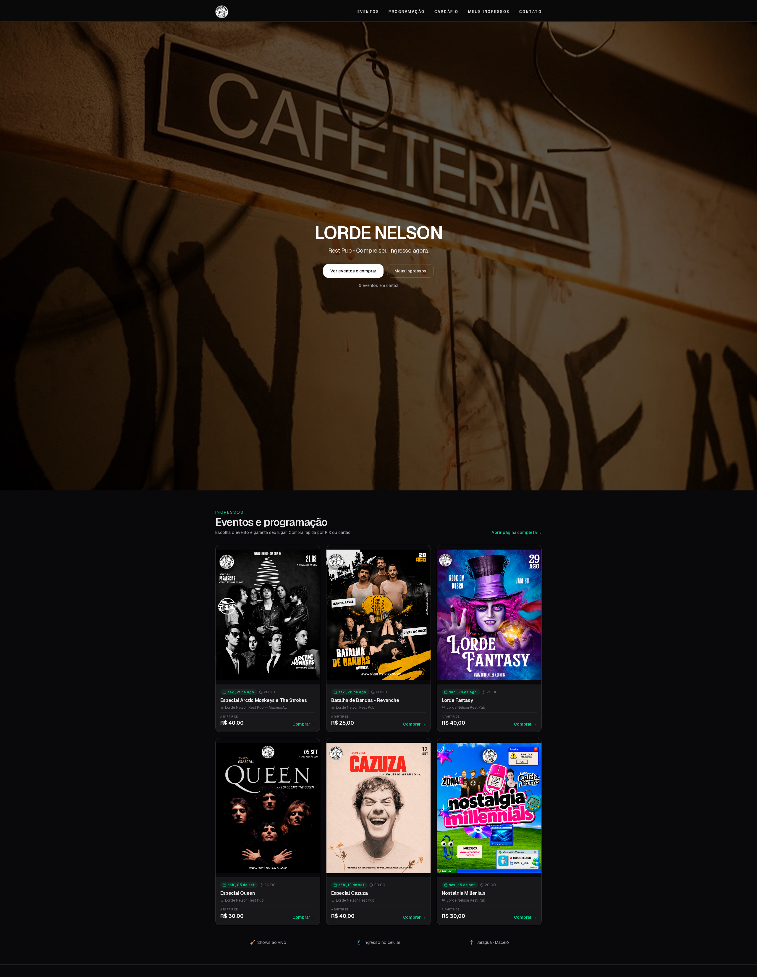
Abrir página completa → (516, 532)
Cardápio (446, 11)
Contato (530, 11)
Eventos (368, 11)
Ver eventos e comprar (353, 271)
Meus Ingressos (489, 11)
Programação (407, 11)
